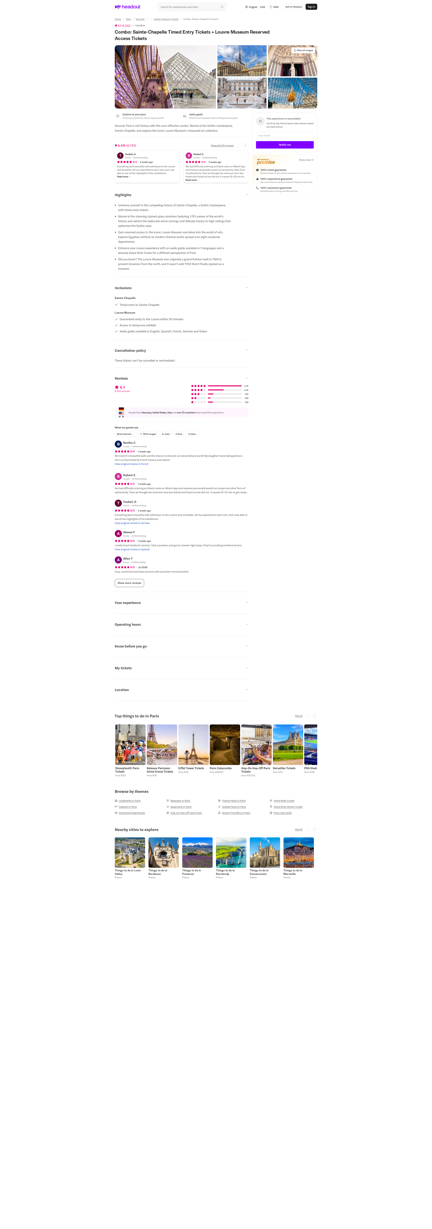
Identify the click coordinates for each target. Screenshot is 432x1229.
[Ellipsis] (149, 20)
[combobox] (192, 7)
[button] (165, 77)
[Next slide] (245, 145)
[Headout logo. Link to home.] (128, 7)
